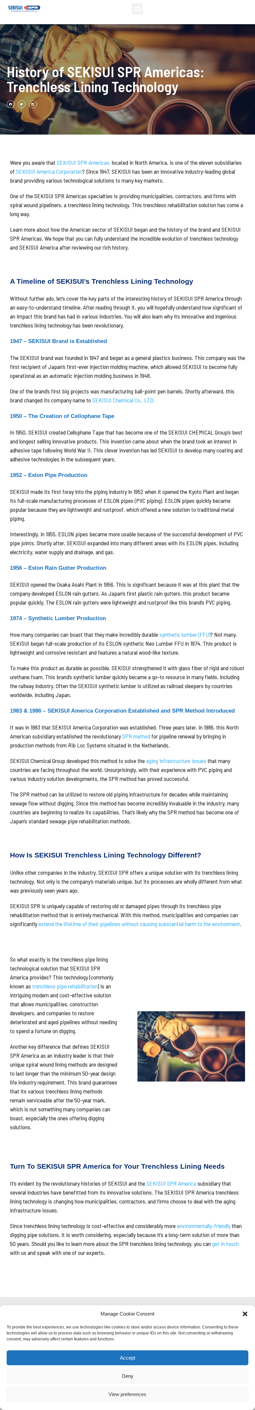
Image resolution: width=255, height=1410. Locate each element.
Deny (127, 1376)
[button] (245, 1314)
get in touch (225, 1243)
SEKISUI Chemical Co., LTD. (123, 400)
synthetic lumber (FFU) (184, 634)
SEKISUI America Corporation (49, 171)
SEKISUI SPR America (171, 1183)
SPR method (136, 736)
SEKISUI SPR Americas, (84, 162)
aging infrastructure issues (176, 760)
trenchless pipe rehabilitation (65, 986)
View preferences (127, 1394)
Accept (127, 1358)
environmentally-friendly (203, 1225)
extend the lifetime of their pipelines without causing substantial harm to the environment (139, 923)
